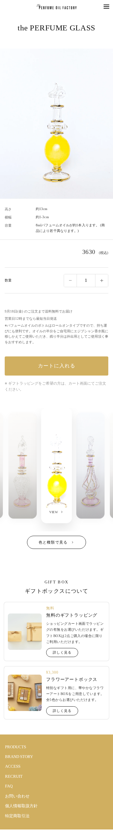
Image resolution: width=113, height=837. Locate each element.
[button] (106, 6)
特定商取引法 (17, 815)
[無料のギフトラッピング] (25, 631)
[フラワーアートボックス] (25, 693)
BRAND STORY (19, 756)
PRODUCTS (15, 747)
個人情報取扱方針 (21, 805)
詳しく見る (62, 652)
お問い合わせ (17, 796)
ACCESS (12, 766)
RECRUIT (14, 776)
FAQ (9, 786)
